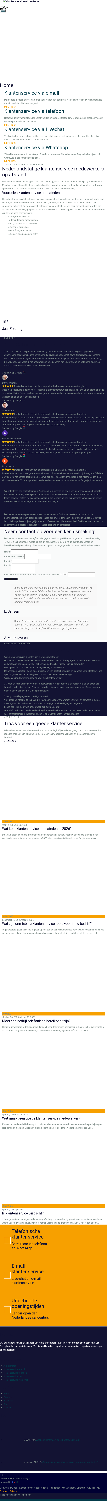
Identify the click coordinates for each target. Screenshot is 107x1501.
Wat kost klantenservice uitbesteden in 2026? (37, 829)
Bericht (7, 565)
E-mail (8, 561)
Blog (5, 1404)
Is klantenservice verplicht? (23, 1213)
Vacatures (8, 1400)
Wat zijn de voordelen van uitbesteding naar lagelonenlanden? (34, 667)
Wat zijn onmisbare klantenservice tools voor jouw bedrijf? (47, 924)
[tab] (53, 657)
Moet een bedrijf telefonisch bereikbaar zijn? (36, 1021)
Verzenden (11, 579)
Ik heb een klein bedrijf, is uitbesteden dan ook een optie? (32, 707)
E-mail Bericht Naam (14, 556)
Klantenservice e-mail (14, 1369)
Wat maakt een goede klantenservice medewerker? (41, 1118)
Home (6, 1393)
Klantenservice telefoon (15, 1373)
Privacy (13, 1491)
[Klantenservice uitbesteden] (53, 1)
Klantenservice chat (13, 1376)
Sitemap (4, 1491)
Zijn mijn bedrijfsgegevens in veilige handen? (26, 696)
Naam (7, 551)
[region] (53, 49)
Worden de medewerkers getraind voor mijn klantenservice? (33, 678)
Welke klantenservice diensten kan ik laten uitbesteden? (31, 657)
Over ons (7, 1397)
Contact (7, 1407)
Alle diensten (9, 1366)
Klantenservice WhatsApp (16, 1380)
